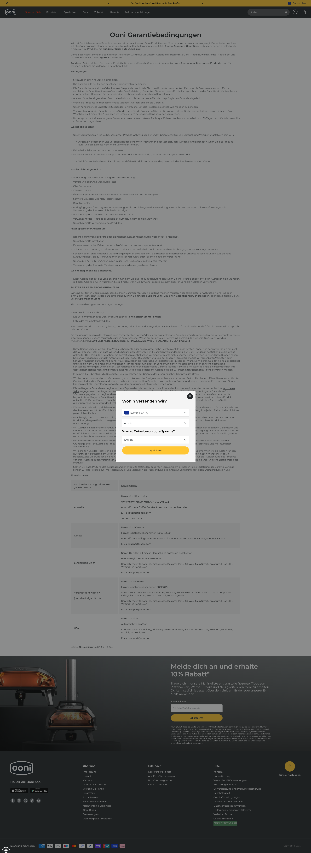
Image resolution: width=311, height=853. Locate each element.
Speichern (156, 450)
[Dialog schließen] (190, 396)
